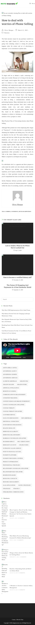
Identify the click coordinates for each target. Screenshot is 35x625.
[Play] (4, 357)
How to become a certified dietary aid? (17, 277)
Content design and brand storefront (16, 401)
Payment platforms (9, 455)
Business (7, 33)
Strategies (6, 488)
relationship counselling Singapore (15, 468)
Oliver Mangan (8, 30)
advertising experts (10, 374)
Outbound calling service (12, 448)
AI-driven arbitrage (10, 381)
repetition (27, 211)
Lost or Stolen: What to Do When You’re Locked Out (17, 247)
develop (21, 211)
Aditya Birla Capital (10, 367)
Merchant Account (9, 445)
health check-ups (9, 428)
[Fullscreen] (31, 357)
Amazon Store (22, 384)
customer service (9, 414)
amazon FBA (24, 381)
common (7, 211)
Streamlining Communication (13, 492)
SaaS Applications (9, 485)
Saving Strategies (24, 485)
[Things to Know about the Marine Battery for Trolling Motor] (5, 555)
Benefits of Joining (9, 391)
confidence (14, 211)
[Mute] (28, 357)
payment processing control (13, 458)
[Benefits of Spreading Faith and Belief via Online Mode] (5, 571)
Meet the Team (20, 619)
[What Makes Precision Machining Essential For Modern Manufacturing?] (5, 538)
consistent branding (10, 398)
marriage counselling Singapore (14, 438)
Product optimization (10, 461)
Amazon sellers (8, 384)
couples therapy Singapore (12, 411)
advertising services (10, 377)
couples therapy (9, 408)
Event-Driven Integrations (12, 424)
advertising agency (10, 371)
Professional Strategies (11, 465)
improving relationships (11, 435)
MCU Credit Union (23, 441)
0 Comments (21, 518)
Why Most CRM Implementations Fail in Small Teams (16, 310)
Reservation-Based (9, 475)
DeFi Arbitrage (26, 418)
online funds (23, 445)
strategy (16, 488)
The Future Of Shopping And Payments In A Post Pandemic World (17, 286)
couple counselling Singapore (13, 404)
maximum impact (8, 441)
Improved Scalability (10, 431)
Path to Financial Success (12, 451)
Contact (13, 619)
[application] (17, 350)
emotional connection (11, 421)
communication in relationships (14, 394)
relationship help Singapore (13, 471)
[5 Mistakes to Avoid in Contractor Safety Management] (5, 588)
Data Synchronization (10, 418)
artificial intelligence (11, 388)
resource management (11, 482)
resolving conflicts (10, 478)
